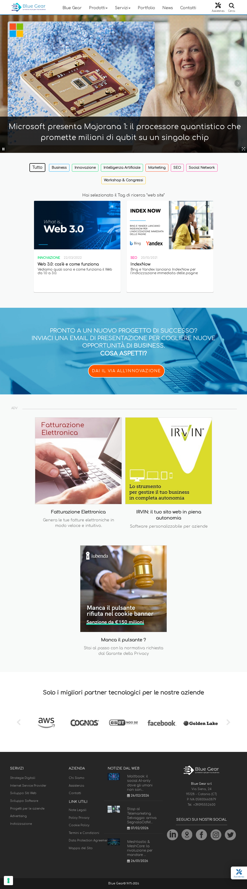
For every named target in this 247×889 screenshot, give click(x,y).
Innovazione (85, 167)
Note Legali (77, 810)
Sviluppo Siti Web (23, 793)
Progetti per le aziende (27, 808)
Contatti (188, 8)
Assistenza (76, 785)
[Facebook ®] (162, 723)
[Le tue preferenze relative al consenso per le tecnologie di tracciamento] (8, 880)
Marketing (157, 167)
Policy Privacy (79, 817)
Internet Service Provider (28, 785)
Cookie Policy (79, 825)
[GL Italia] (200, 723)
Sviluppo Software (24, 801)
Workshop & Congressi (123, 180)
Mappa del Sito (81, 848)
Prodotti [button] (97, 8)
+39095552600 (204, 804)
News (167, 8)
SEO (177, 167)
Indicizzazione (21, 824)
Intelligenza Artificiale (121, 167)
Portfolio (146, 8)
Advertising (18, 816)
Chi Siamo (76, 778)
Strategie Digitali (22, 778)
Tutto (37, 167)
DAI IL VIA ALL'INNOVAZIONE (126, 371)
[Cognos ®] (85, 723)
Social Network (202, 167)
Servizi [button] (121, 8)
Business (59, 167)
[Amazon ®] (46, 723)
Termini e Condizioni (84, 833)
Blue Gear (72, 8)
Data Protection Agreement (89, 840)
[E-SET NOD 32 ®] (123, 723)
